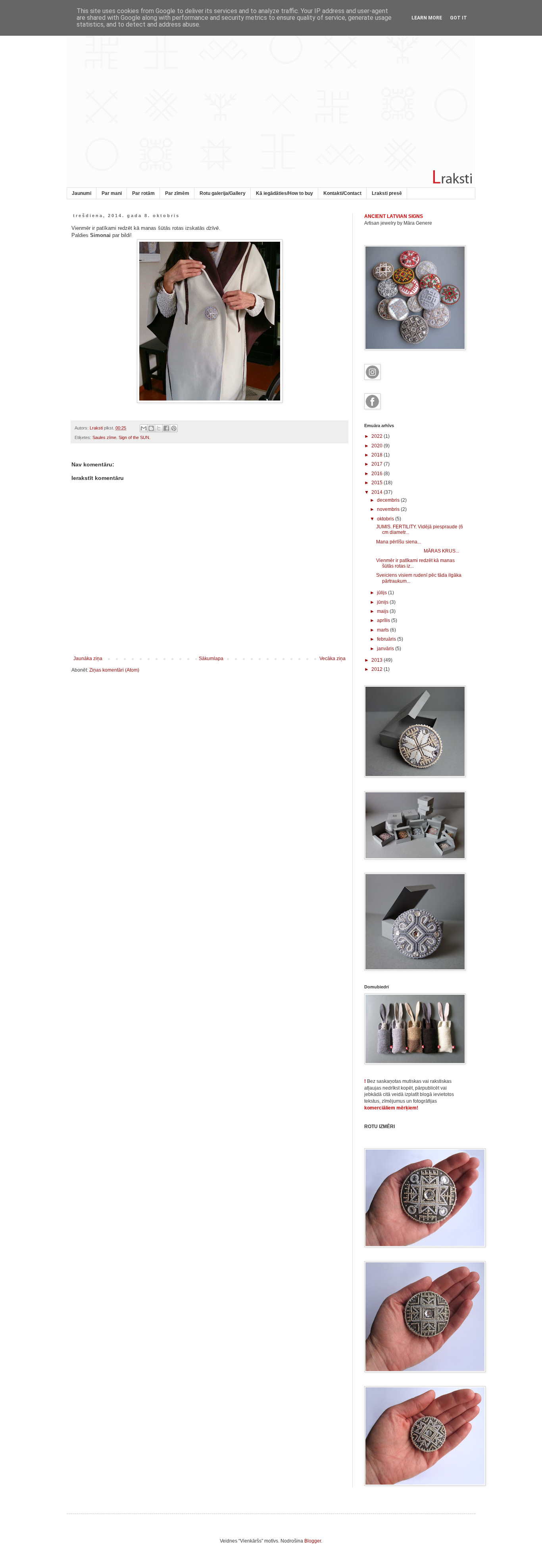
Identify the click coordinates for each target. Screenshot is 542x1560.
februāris (387, 639)
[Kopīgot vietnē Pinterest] (174, 428)
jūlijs (382, 592)
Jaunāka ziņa (87, 658)
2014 (377, 492)
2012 (377, 669)
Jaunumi (81, 193)
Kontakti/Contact (342, 193)
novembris (389, 509)
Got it (458, 18)
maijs (383, 611)
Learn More (426, 18)
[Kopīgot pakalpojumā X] (159, 428)
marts (383, 630)
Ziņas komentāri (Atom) (114, 670)
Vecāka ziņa (332, 658)
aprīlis (384, 620)
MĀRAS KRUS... (417, 551)
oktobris (386, 519)
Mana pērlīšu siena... (398, 542)
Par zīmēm (177, 193)
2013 (377, 660)
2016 (377, 473)
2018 (377, 455)
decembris (389, 500)
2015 (377, 482)
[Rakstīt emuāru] (151, 428)
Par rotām (143, 193)
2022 (377, 436)
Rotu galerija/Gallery (223, 193)
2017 (377, 464)
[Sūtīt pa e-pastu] (144, 428)
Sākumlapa (211, 658)
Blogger (312, 1541)
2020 (377, 446)
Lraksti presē (387, 193)
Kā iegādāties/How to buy (284, 193)
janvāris (386, 648)
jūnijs (383, 602)
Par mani (112, 193)
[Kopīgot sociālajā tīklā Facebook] (166, 428)
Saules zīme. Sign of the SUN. (121, 437)
